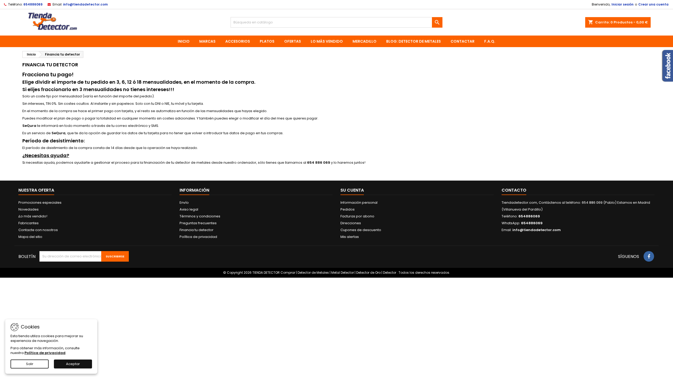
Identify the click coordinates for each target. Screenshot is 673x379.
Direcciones (350, 223)
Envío (184, 202)
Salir (29, 363)
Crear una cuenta (653, 4)
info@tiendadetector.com (85, 4)
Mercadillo (364, 41)
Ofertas (292, 41)
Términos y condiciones (200, 216)
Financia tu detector (196, 229)
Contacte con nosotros (38, 229)
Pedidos (347, 209)
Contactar (463, 41)
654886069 (33, 4)
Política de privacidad (198, 236)
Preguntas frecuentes (198, 223)
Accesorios (237, 41)
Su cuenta (352, 190)
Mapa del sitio (30, 236)
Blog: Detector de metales (413, 41)
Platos (267, 41)
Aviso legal (189, 209)
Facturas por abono (357, 216)
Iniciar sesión (622, 4)
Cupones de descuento (360, 229)
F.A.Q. (489, 41)
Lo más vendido (327, 41)
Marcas (207, 41)
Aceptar (73, 363)
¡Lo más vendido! (32, 216)
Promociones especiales (40, 202)
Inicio (184, 41)
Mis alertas (349, 236)
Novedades (28, 209)
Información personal (359, 202)
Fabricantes (28, 223)
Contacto (514, 190)
